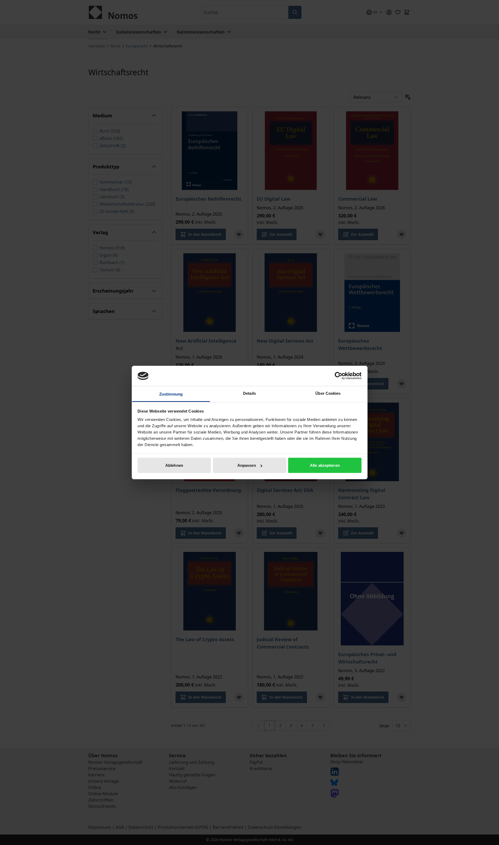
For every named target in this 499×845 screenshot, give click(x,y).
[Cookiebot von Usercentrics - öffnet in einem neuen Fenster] (338, 376)
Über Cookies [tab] (328, 393)
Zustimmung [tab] (171, 394)
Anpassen (246, 465)
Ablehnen (174, 465)
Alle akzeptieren (325, 465)
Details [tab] (249, 393)
